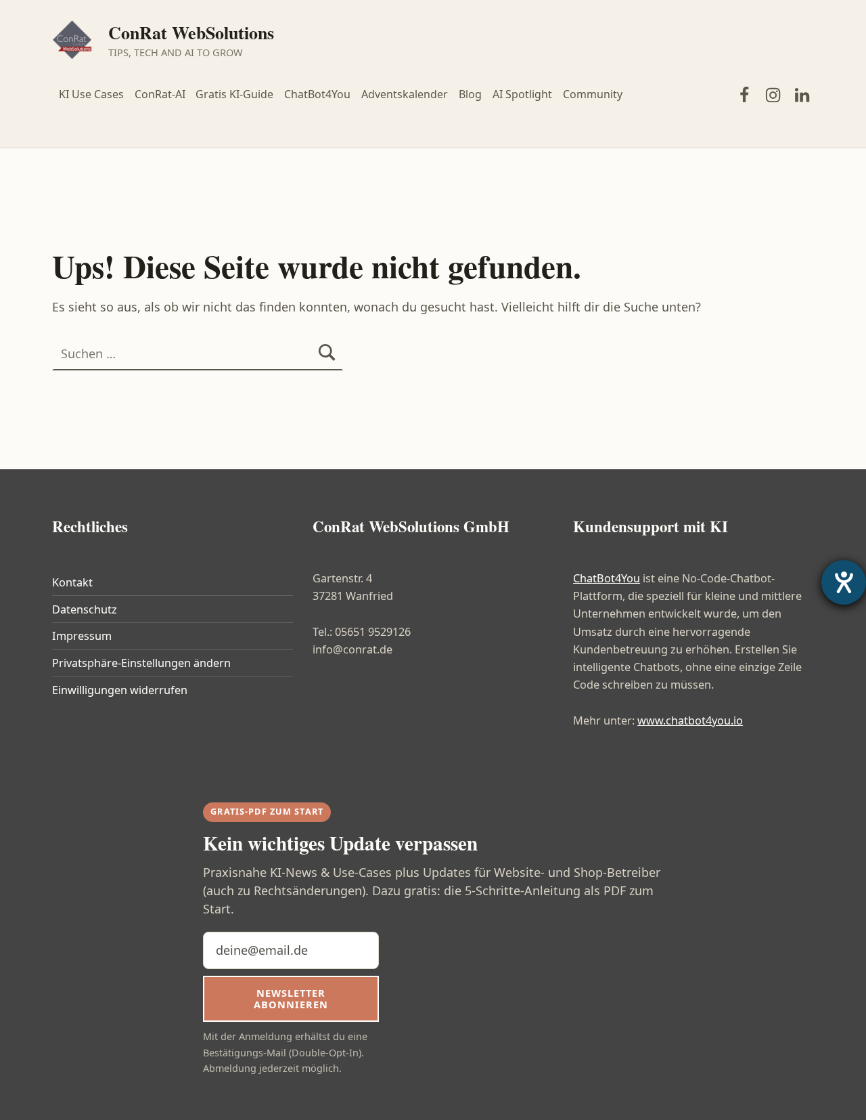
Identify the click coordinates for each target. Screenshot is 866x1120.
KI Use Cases (91, 94)
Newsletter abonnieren (290, 998)
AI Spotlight (522, 94)
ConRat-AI (160, 94)
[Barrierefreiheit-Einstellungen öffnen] (843, 582)
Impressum (82, 635)
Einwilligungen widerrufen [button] (119, 690)
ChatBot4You (317, 94)
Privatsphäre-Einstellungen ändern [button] (141, 662)
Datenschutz (84, 609)
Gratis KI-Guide (234, 94)
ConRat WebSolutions (191, 32)
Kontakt (72, 582)
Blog (470, 94)
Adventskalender (404, 94)
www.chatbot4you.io (690, 720)
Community (592, 94)
